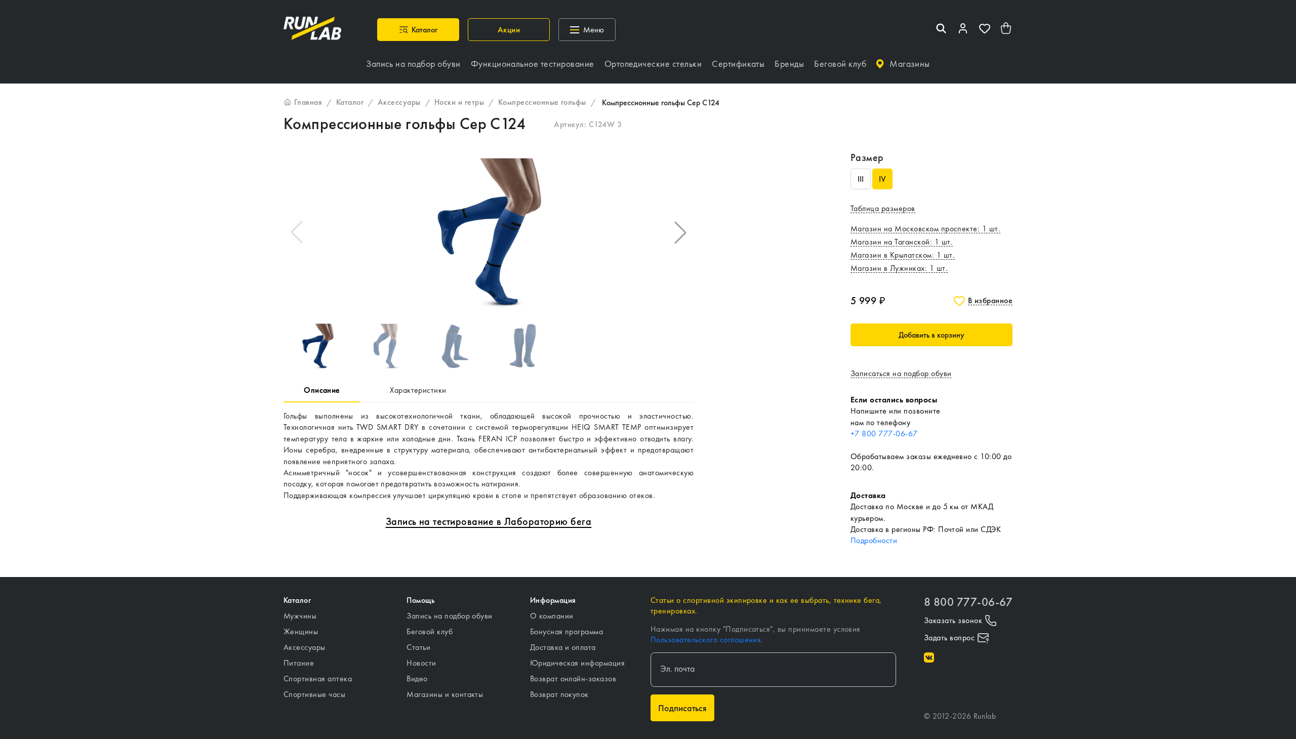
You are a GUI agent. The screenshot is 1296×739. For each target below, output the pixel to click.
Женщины (301, 631)
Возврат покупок (559, 694)
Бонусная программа (566, 631)
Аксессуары (305, 647)
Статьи (418, 647)
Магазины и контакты (445, 694)
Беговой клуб (430, 631)
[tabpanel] (489, 455)
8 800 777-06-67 (968, 602)
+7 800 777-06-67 (884, 433)
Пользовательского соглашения (706, 639)
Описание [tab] (322, 390)
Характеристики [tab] (418, 390)
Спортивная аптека (318, 678)
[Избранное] (985, 29)
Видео (417, 678)
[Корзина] (1006, 29)
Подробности (873, 540)
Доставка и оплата (563, 647)
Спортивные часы (314, 694)
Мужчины (300, 615)
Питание (299, 663)
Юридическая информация (577, 663)
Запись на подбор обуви (450, 615)
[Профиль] (963, 29)
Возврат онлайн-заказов (573, 678)
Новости (421, 663)
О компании (552, 615)
